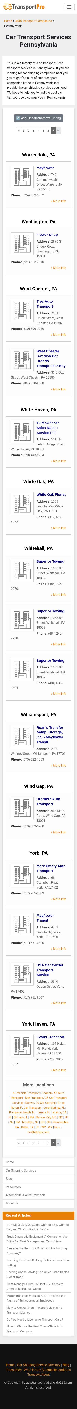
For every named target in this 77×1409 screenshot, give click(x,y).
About (45, 1374)
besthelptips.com (39, 1132)
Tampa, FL (43, 1112)
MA (32, 1117)
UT (37, 1127)
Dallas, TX (27, 1127)
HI (10, 1117)
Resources (13, 1187)
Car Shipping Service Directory (38, 1365)
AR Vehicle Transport (26, 1093)
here (57, 1127)
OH (43, 1122)
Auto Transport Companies (33, 21)
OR (49, 1122)
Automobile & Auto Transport (25, 1195)
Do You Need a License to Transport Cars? (35, 1319)
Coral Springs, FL (54, 1107)
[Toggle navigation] (69, 7)
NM (18, 1122)
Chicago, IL (21, 1117)
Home (8, 21)
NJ (11, 1122)
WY (50, 1127)
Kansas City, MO (46, 1117)
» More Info (58, 201)
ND (67, 1117)
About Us (12, 1203)
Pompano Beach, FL (22, 1112)
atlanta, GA (59, 1112)
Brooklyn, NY (30, 1122)
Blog (9, 1179)
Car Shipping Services (21, 1170)
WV (43, 1127)
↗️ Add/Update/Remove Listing (38, 118)
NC (61, 1117)
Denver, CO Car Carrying (40, 1103)
